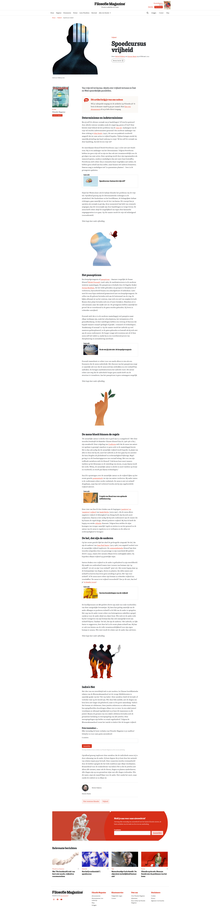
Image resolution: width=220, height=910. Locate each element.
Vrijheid (59, 18)
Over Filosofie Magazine (138, 896)
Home (54, 18)
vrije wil (119, 128)
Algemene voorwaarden (157, 901)
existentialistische (116, 548)
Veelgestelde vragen (116, 896)
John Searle (98, 133)
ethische (98, 523)
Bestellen (150, 7)
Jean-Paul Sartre (103, 545)
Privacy (153, 898)
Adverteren (134, 898)
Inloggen (94, 905)
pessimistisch (98, 478)
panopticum (105, 279)
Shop (167, 13)
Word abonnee (158, 7)
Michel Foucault (94, 282)
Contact (161, 13)
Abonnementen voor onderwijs (97, 899)
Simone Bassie (132, 56)
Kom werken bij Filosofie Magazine (138, 902)
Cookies (153, 896)
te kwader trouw (90, 582)
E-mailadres (85, 737)
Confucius (112, 444)
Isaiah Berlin (104, 512)
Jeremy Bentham (88, 288)
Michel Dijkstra (120, 56)
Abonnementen (96, 896)
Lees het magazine (57, 115)
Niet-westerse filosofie (91, 801)
